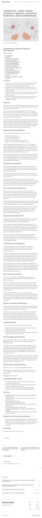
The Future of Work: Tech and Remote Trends (13, 493)
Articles (10, 42)
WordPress (38, 515)
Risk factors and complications (13, 61)
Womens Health (6, 2)
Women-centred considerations (13, 67)
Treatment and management (13, 64)
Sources (8, 75)
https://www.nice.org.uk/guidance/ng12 (15, 402)
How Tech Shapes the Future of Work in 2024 (13, 489)
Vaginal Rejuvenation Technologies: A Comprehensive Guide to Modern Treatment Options (17, 485)
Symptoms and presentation (13, 58)
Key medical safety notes (12, 73)
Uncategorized (14, 42)
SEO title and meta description (13, 72)
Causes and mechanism (11, 60)
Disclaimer (8, 78)
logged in (10, 463)
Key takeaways (9, 55)
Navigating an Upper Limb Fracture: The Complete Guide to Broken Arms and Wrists (18, 481)
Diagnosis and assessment (12, 63)
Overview (8, 57)
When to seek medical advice (13, 70)
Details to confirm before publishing (14, 76)
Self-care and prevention (12, 66)
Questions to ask (10, 69)
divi (7, 42)
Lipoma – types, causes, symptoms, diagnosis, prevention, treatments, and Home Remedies (10, 448)
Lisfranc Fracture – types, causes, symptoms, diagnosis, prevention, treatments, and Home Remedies (30, 448)
